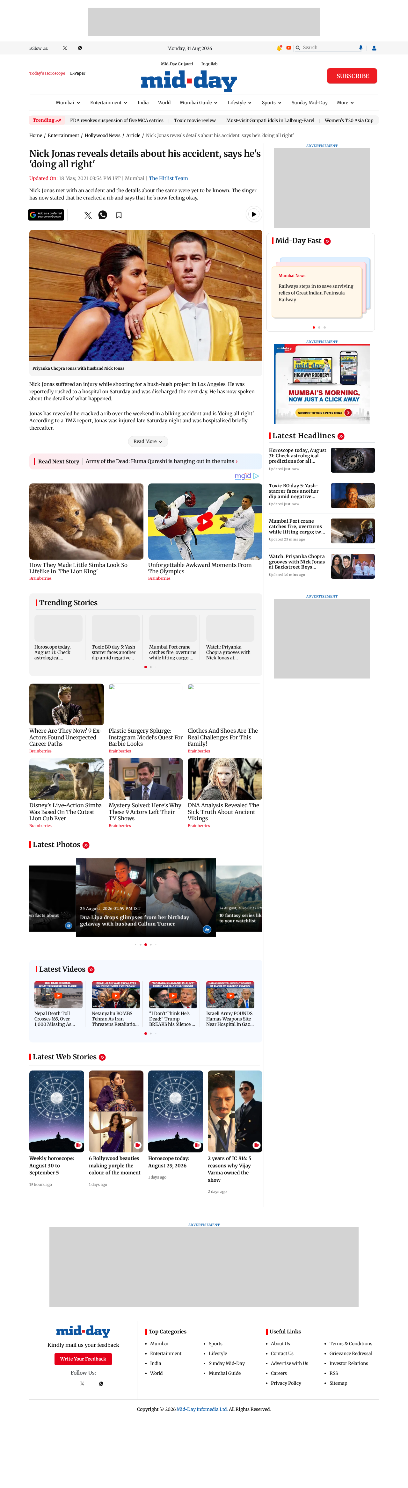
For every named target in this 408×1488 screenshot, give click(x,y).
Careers (279, 1373)
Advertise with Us (289, 1363)
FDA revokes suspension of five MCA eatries (117, 121)
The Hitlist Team (168, 178)
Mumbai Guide (196, 102)
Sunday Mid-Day (310, 102)
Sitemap (338, 1383)
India (143, 102)
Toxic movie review (195, 121)
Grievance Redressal (351, 1353)
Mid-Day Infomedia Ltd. (202, 1409)
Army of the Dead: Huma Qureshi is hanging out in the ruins (162, 461)
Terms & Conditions (351, 1343)
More (342, 102)
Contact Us (282, 1353)
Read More (145, 441)
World (164, 102)
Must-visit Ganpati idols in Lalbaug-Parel (270, 121)
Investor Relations (349, 1363)
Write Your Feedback (83, 1359)
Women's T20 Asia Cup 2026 (355, 121)
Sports (269, 102)
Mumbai (65, 102)
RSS (334, 1373)
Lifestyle (237, 102)
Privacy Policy (286, 1383)
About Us (280, 1343)
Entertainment (105, 102)
